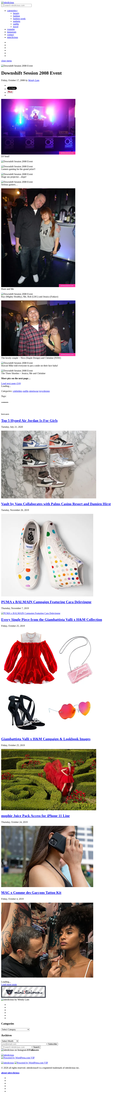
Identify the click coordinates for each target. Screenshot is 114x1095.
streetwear (34, 391)
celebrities (17, 391)
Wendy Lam (33, 80)
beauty (16, 13)
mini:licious (12, 37)
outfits (16, 24)
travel (15, 26)
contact (10, 34)
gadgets (16, 21)
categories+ (12, 10)
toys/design (44, 391)
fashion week (19, 18)
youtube (11, 29)
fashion (16, 16)
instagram (11, 32)
